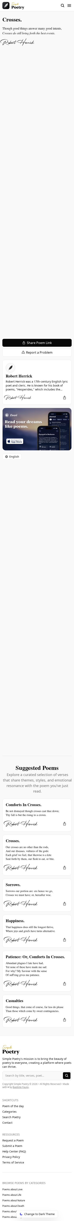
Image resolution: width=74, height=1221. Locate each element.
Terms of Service (13, 1162)
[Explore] (67, 1075)
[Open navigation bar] (66, 5)
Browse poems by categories (24, 1183)
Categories (9, 1111)
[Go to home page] (13, 5)
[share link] (64, 397)
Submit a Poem (12, 1146)
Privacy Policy (11, 1157)
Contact (7, 1122)
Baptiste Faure (21, 1087)
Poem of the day (13, 1106)
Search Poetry (11, 1117)
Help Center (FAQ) (14, 1151)
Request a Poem (13, 1140)
